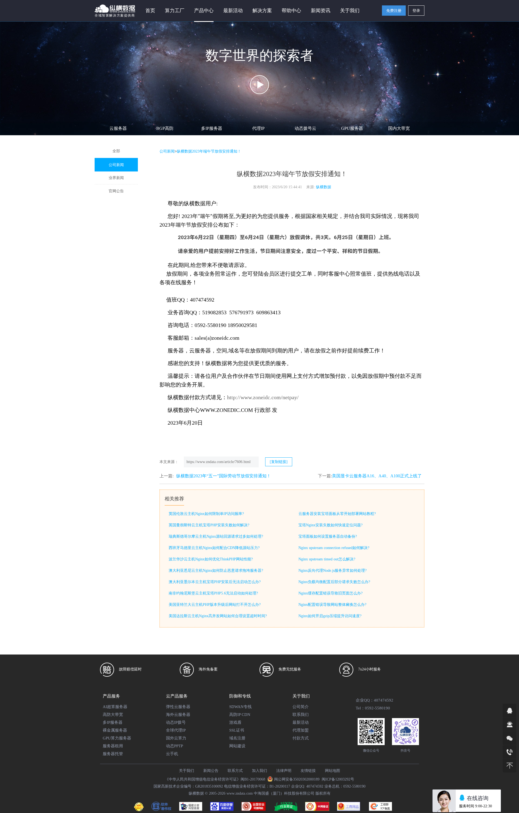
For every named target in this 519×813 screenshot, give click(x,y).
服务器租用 (113, 746)
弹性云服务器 (178, 707)
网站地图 (332, 771)
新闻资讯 (320, 10)
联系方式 (235, 771)
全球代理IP (176, 730)
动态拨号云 (305, 128)
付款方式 (300, 738)
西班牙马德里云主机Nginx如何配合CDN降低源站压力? (214, 548)
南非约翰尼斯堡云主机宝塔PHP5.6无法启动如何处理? (213, 593)
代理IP (258, 128)
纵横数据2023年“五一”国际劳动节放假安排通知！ (223, 476)
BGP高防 (165, 128)
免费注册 (393, 11)
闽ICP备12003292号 (338, 779)
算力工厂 (174, 10)
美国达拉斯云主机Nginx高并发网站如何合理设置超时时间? (218, 616)
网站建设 (237, 746)
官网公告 (116, 191)
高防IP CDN (239, 714)
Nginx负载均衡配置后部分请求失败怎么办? (334, 582)
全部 (116, 151)
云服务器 (118, 128)
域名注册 (237, 738)
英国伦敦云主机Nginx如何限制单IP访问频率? (206, 514)
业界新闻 (116, 178)
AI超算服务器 (115, 707)
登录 (416, 11)
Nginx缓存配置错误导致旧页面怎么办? (330, 593)
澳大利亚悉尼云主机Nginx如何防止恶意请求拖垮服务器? (216, 571)
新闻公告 (210, 771)
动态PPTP (174, 746)
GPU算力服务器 (117, 738)
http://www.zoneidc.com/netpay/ (263, 397)
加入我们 (259, 771)
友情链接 (308, 771)
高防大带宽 (113, 714)
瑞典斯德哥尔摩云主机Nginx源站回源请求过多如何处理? (216, 536)
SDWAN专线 (240, 707)
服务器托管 (113, 754)
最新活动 (233, 10)
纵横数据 (323, 187)
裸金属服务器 (115, 730)
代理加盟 (300, 730)
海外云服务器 (178, 714)
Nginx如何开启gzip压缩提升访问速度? (329, 616)
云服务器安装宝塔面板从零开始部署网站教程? (337, 514)
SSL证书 (236, 730)
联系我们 (300, 714)
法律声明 (283, 771)
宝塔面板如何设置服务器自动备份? (327, 536)
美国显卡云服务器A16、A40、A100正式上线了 (377, 476)
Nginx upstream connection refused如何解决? (333, 548)
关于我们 (186, 771)
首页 (150, 10)
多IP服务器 (211, 128)
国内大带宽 (399, 128)
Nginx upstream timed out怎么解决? (326, 559)
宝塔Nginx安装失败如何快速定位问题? (330, 525)
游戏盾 (235, 722)
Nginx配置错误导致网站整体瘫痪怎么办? (332, 605)
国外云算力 (176, 738)
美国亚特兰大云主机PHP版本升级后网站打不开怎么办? (215, 605)
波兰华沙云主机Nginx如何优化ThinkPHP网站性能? (211, 559)
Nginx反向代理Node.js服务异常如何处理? (332, 571)
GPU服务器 (352, 128)
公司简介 (300, 707)
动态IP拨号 (176, 722)
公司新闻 (116, 165)
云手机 (172, 754)
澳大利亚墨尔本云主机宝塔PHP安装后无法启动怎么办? (215, 582)
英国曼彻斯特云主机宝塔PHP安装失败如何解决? (209, 525)
